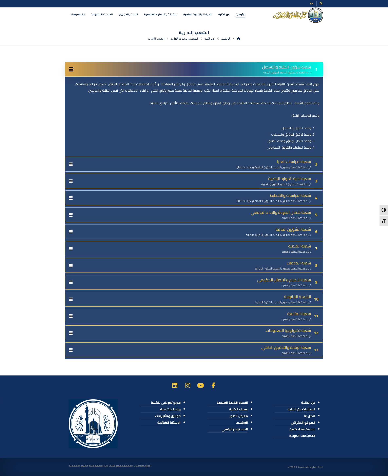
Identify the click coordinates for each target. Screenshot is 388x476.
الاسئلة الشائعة (169, 422)
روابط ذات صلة (170, 409)
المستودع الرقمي (234, 429)
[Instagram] (187, 385)
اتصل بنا (309, 416)
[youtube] (200, 385)
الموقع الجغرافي (303, 422)
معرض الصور (239, 416)
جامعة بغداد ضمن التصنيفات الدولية (302, 432)
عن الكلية (308, 402)
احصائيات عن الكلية (301, 409)
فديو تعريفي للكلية (166, 402)
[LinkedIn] (174, 385)
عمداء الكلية (238, 409)
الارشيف (242, 422)
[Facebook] (213, 385)
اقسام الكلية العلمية (232, 402)
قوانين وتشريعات (168, 416)
